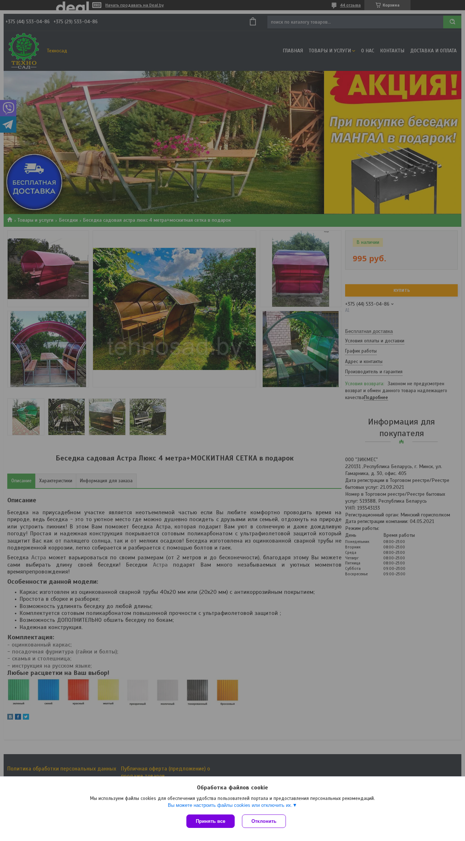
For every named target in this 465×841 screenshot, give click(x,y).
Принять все (210, 821)
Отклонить (263, 821)
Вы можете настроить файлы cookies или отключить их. (230, 805)
